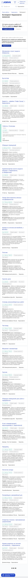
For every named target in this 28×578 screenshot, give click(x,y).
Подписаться (6, 45)
